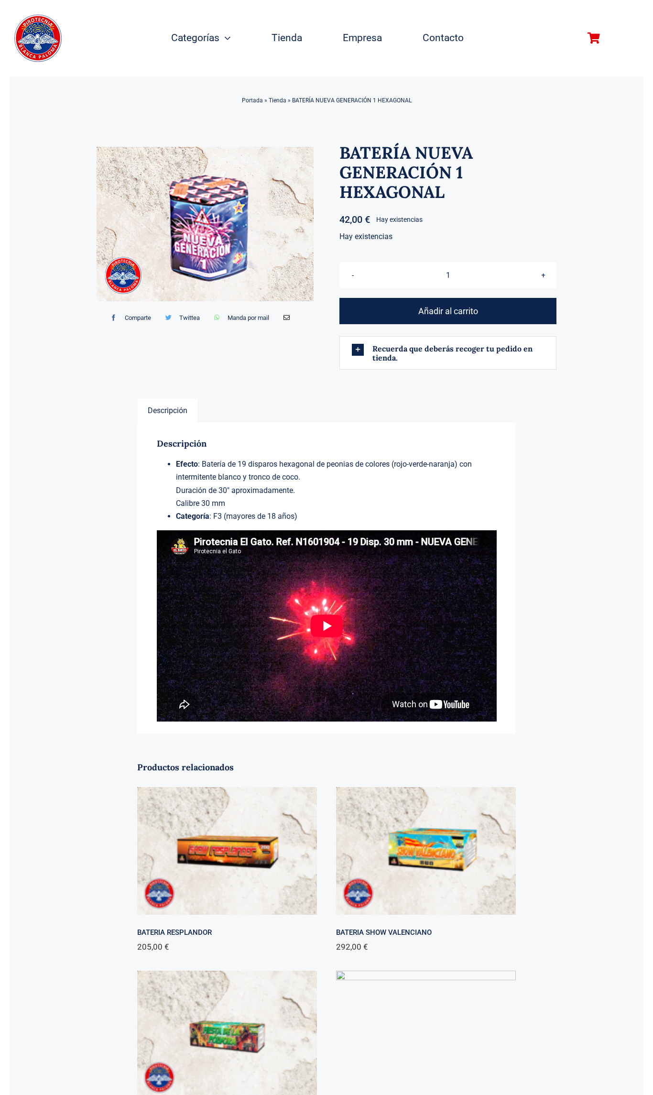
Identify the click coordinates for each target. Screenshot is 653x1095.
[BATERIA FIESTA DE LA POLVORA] (227, 977)
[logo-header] (38, 17)
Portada (252, 100)
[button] (448, 353)
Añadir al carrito (448, 311)
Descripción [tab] (167, 410)
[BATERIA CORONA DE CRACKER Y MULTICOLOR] (426, 977)
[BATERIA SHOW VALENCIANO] (426, 793)
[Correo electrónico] (286, 317)
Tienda (277, 100)
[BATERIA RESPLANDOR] (227, 793)
